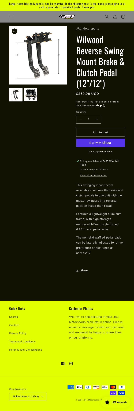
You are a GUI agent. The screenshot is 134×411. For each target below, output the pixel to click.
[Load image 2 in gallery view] (30, 94)
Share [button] (84, 270)
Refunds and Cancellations (25, 349)
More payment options (100, 151)
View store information (93, 175)
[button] (11, 17)
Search (13, 316)
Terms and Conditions (22, 341)
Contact (14, 325)
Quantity (81, 112)
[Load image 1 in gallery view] (15, 94)
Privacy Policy (17, 333)
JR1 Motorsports (92, 400)
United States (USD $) (26, 396)
